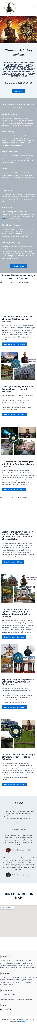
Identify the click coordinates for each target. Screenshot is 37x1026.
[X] (13, 1009)
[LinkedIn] (6, 1009)
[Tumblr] (10, 1009)
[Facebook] (1, 1009)
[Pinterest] (8, 1009)
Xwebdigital (23, 1022)
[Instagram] (3, 1009)
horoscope (5, 219)
